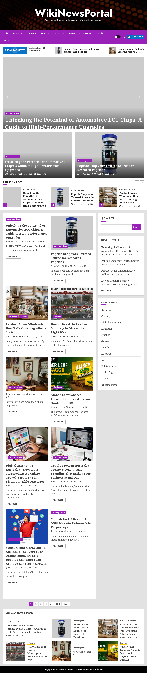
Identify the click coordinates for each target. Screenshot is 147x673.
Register (138, 36)
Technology (86, 33)
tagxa (11, 486)
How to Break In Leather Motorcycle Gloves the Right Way (131, 197)
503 (58, 604)
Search (108, 218)
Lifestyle (59, 33)
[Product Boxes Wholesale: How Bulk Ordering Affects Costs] (60, 197)
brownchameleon (16, 394)
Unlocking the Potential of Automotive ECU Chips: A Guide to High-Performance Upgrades (73, 123)
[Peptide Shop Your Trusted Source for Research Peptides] (109, 155)
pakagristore (59, 337)
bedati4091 (58, 531)
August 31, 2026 (33, 174)
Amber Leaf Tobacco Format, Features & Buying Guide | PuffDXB (71, 399)
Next (65, 604)
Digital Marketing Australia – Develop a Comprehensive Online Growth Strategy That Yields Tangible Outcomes (25, 473)
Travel (102, 33)
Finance (105, 334)
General (32, 33)
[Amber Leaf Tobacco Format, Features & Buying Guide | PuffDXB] (72, 374)
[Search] (124, 37)
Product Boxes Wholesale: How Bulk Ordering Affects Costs (80, 197)
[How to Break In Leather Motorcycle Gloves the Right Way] (108, 197)
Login (6, 40)
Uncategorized (12, 113)
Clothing (106, 316)
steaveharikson (15, 174)
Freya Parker (59, 407)
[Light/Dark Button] (118, 36)
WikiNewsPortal (73, 13)
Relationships (108, 366)
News (71, 33)
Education (106, 328)
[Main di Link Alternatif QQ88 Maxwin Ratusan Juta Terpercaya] (72, 513)
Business (18, 33)
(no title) (106, 290)
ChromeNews (82, 669)
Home (6, 33)
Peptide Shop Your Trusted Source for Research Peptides (34, 197)
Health (45, 33)
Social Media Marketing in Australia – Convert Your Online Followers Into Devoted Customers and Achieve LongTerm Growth (26, 556)
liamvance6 (84, 174)
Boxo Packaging (15, 337)
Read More (13, 256)
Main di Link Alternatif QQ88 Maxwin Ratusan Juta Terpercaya (71, 523)
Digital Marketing (111, 322)
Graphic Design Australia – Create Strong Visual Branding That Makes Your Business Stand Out (71, 471)
